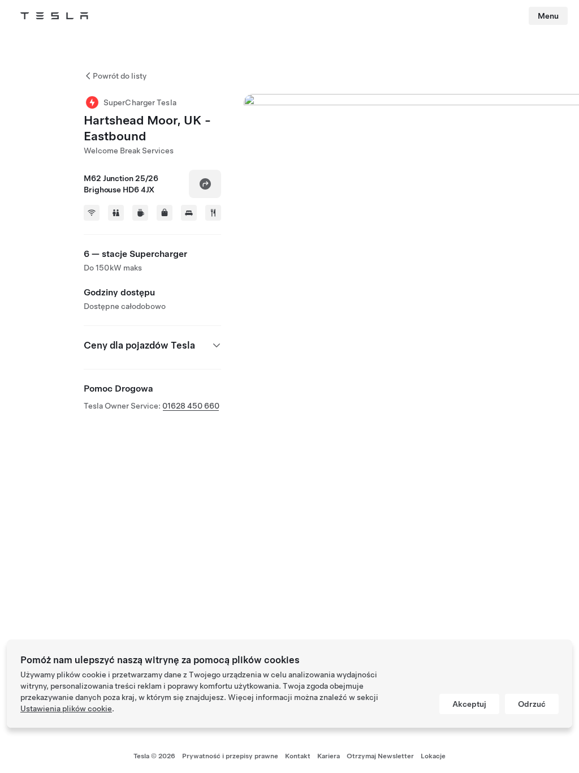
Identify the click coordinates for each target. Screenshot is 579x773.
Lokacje (433, 756)
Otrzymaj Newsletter (380, 756)
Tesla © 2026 (154, 756)
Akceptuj (469, 703)
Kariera (328, 756)
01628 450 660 (190, 405)
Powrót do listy (119, 75)
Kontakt (297, 756)
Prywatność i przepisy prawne (230, 756)
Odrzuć (532, 703)
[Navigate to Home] (54, 16)
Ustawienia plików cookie (66, 708)
